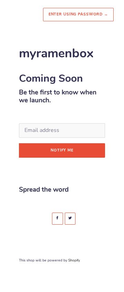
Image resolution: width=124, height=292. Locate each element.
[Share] (57, 219)
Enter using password (78, 14)
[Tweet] (70, 219)
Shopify (74, 260)
